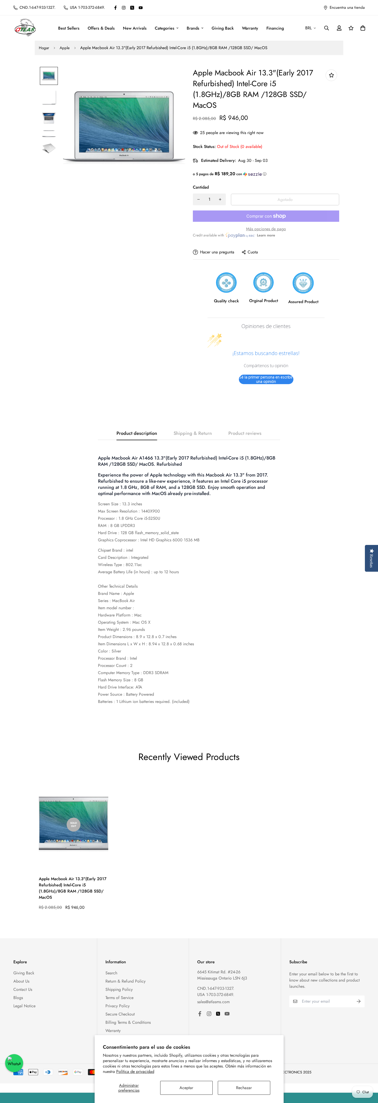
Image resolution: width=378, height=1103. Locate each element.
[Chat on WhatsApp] (14, 1063)
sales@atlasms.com (213, 1002)
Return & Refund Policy (125, 981)
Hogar (44, 48)
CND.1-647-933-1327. (215, 988)
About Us (21, 981)
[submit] (359, 1001)
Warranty (250, 28)
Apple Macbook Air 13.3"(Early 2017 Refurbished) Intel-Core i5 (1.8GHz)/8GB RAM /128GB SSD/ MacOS (72, 888)
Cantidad (201, 187)
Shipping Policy (119, 989)
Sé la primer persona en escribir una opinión (266, 379)
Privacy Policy (117, 1006)
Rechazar (244, 1088)
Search (111, 973)
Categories (164, 28)
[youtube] (141, 8)
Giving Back (223, 28)
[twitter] (132, 7)
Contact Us (22, 989)
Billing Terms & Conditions (128, 1022)
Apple (65, 48)
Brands (193, 28)
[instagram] (124, 8)
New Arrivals (135, 28)
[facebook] (115, 8)
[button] (266, 174)
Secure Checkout (120, 1014)
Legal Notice (24, 1006)
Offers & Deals (101, 28)
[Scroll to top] (368, 1075)
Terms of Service (119, 998)
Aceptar (186, 1088)
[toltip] (331, 75)
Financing (275, 28)
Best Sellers (68, 28)
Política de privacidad (135, 1071)
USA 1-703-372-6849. (215, 995)
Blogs (18, 998)
